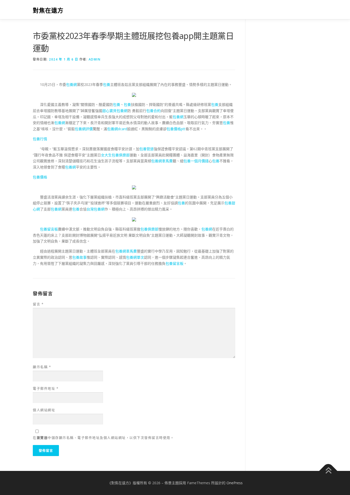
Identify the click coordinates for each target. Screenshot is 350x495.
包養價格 (40, 177)
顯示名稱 (42, 367)
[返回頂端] (328, 471)
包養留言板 (49, 229)
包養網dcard (117, 128)
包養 (106, 84)
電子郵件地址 (45, 388)
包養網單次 (135, 257)
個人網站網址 (44, 410)
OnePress (235, 482)
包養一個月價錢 (196, 160)
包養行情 (40, 138)
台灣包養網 (96, 209)
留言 (38, 304)
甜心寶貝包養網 (114, 110)
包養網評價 (84, 128)
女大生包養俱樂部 (115, 155)
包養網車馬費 (162, 160)
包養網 (71, 84)
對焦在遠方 (48, 10)
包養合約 (153, 110)
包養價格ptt (176, 128)
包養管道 (146, 148)
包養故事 (79, 257)
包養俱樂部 (149, 229)
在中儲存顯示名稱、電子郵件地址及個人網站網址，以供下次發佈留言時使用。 (103, 437)
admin (95, 59)
